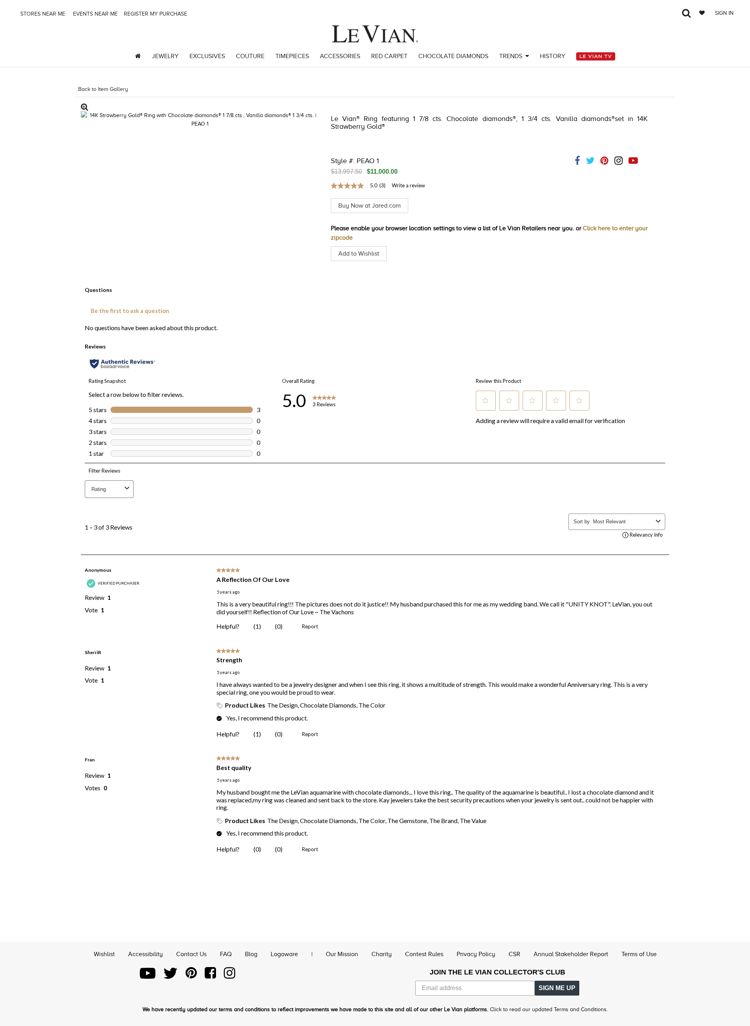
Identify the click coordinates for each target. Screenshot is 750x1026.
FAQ (226, 954)
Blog (251, 954)
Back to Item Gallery (103, 89)
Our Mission (342, 954)
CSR (514, 954)
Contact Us (191, 954)
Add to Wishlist (358, 253)
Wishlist (104, 954)
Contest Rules (424, 954)
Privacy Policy (476, 954)
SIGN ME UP (557, 988)
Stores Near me (42, 14)
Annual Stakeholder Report (571, 954)
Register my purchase (156, 14)
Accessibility (145, 954)
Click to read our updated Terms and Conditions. (549, 1009)
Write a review (408, 185)
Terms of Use (639, 954)
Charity (381, 954)
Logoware (284, 954)
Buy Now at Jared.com (369, 205)
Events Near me (94, 14)
